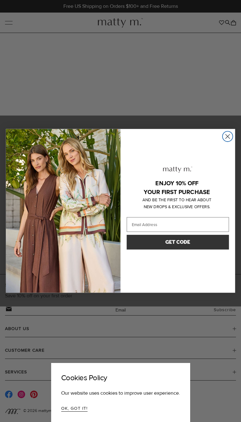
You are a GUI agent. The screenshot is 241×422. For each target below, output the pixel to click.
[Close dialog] (227, 137)
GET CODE (177, 242)
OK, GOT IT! (74, 408)
